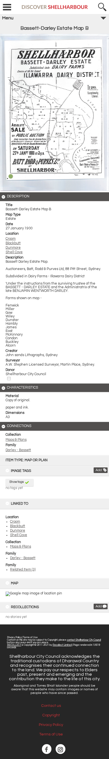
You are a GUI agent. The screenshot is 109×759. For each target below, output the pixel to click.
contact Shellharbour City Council (84, 640)
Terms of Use (30, 637)
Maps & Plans (20, 546)
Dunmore (17, 530)
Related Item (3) (22, 569)
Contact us (51, 706)
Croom (15, 521)
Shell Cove (18, 535)
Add (99, 470)
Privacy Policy (14, 637)
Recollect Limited (62, 645)
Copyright (51, 715)
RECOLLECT (14, 645)
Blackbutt (17, 526)
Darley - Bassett (22, 558)
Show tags (17, 481)
